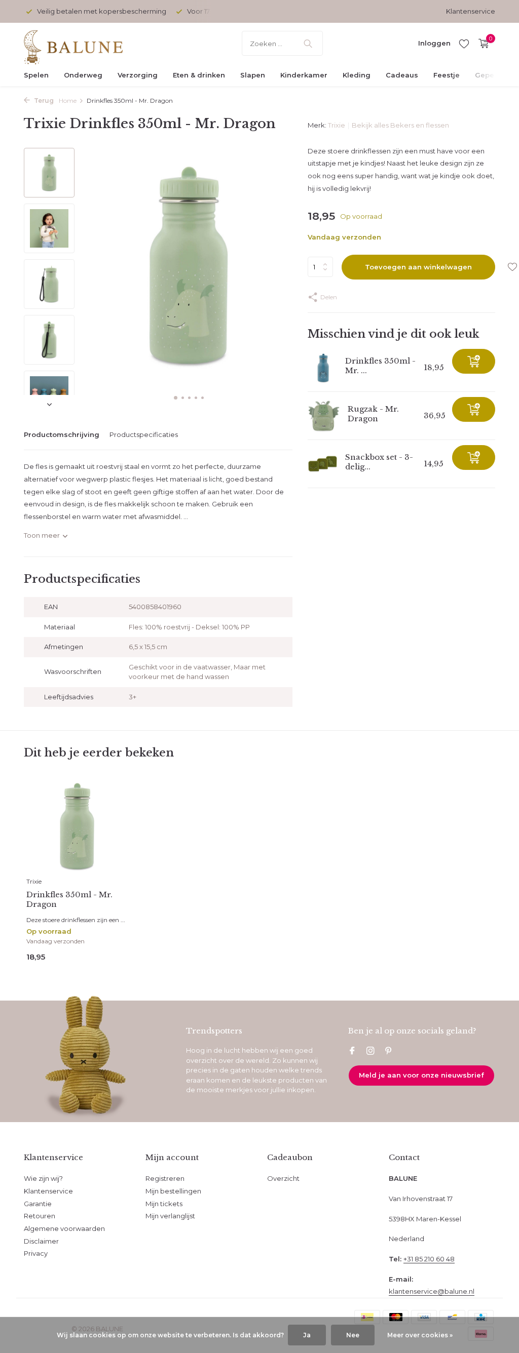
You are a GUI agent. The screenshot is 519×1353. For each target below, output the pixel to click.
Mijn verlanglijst (170, 1216)
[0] (481, 43)
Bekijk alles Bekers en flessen (400, 125)
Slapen (252, 75)
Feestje (446, 75)
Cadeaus (402, 75)
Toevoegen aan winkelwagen (418, 267)
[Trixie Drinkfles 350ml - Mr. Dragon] (77, 826)
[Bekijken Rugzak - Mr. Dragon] (324, 416)
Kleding (356, 75)
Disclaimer (41, 1241)
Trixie (336, 125)
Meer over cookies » (420, 1335)
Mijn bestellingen (173, 1191)
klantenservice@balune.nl (431, 1291)
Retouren (39, 1216)
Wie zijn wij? (43, 1178)
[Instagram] (370, 1052)
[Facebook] (352, 1052)
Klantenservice (470, 11)
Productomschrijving (61, 434)
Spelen (36, 75)
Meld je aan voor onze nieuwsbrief (421, 1075)
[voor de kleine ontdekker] (87, 43)
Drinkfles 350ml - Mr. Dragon (69, 899)
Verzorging (138, 75)
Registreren (164, 1178)
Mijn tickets (163, 1204)
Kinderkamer (303, 75)
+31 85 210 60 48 (429, 1259)
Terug (43, 100)
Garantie (38, 1204)
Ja (307, 1335)
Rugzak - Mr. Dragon (373, 414)
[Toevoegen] (473, 361)
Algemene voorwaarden (64, 1228)
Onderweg (83, 75)
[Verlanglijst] (464, 43)
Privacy (36, 1253)
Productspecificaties (143, 434)
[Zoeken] (308, 43)
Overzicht (283, 1178)
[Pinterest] (389, 1052)
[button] (175, 398)
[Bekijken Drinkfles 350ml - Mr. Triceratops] (323, 368)
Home (68, 100)
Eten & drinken (199, 75)
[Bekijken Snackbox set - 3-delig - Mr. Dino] (323, 464)
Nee (352, 1335)
